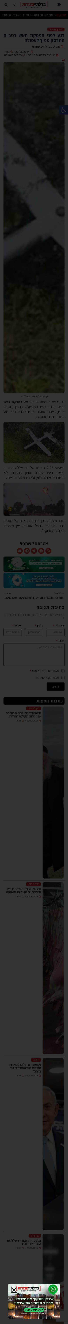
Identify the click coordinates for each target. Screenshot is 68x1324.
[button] (14, 1289)
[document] (34, 662)
